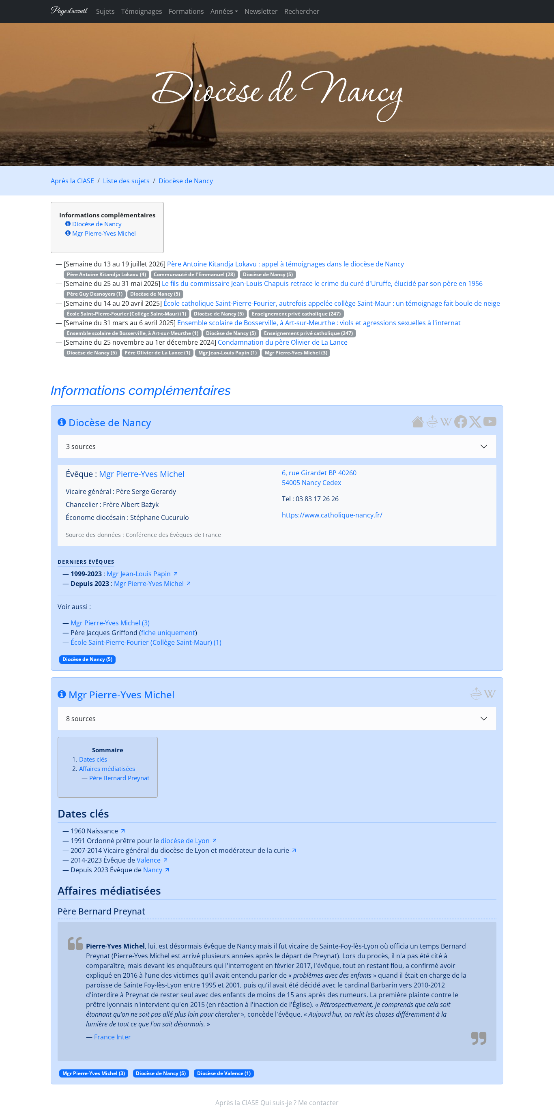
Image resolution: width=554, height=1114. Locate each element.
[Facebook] (460, 420)
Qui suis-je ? (278, 1102)
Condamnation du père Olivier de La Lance (283, 342)
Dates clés (93, 759)
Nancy (152, 869)
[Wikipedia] (446, 420)
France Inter (112, 1036)
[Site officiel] (417, 420)
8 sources (81, 718)
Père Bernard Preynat (119, 778)
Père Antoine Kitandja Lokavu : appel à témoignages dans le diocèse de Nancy (285, 264)
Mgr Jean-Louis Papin (139, 573)
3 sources (81, 446)
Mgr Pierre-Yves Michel (104, 233)
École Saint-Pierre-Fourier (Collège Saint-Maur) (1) (146, 642)
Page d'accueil (68, 11)
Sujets (105, 11)
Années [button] (221, 11)
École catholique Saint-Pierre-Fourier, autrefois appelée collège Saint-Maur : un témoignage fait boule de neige (331, 303)
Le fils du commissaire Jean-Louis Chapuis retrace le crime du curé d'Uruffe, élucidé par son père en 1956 (322, 283)
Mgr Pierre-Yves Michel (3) (110, 622)
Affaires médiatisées (107, 768)
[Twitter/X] (475, 420)
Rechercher (302, 11)
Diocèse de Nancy (186, 180)
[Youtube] (489, 420)
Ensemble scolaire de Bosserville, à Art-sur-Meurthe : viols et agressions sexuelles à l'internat (319, 322)
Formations (186, 11)
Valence (149, 860)
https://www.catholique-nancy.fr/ (332, 515)
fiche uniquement (168, 632)
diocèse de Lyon (185, 840)
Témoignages (141, 11)
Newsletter (261, 11)
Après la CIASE (72, 180)
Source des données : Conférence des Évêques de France (143, 535)
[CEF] (432, 420)
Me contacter (318, 1102)
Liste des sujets (126, 180)
